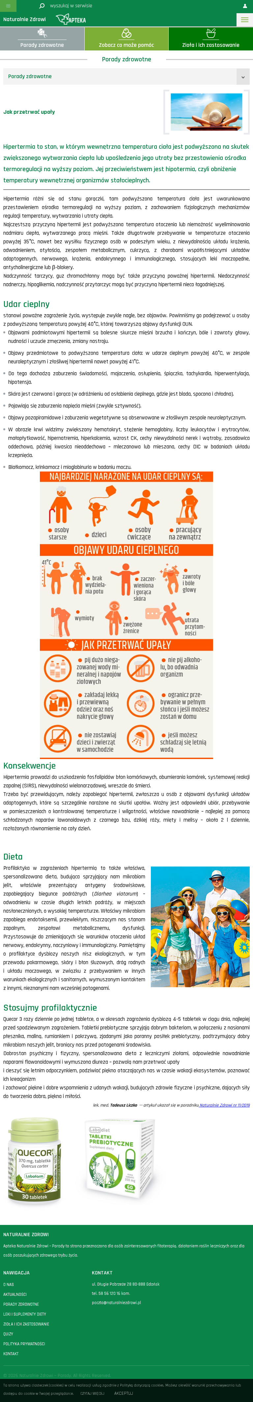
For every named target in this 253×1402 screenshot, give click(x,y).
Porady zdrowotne (30, 76)
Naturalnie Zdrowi (24, 19)
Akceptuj (123, 1393)
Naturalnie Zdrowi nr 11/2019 (224, 1105)
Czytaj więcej (92, 1393)
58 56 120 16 (109, 1293)
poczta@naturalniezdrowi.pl (116, 1302)
